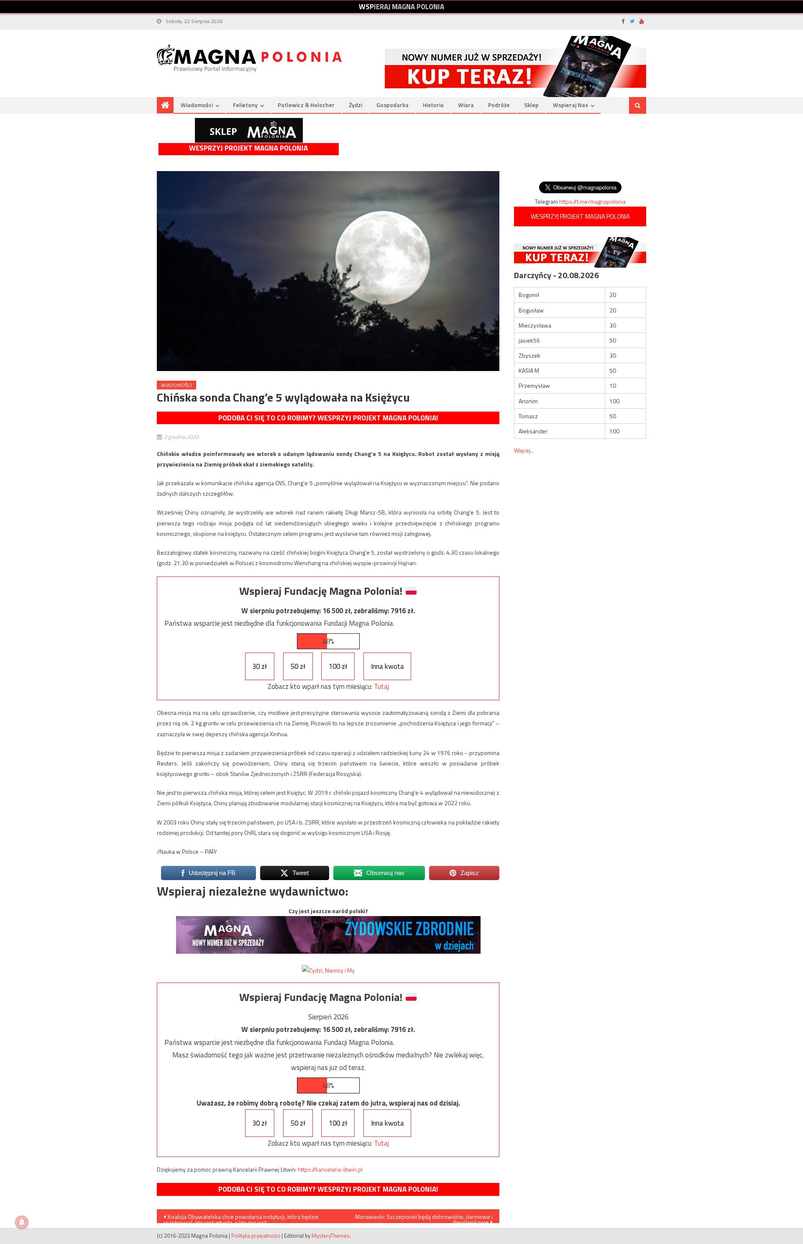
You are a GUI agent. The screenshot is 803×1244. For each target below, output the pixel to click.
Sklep (531, 104)
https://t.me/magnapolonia (592, 201)
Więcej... (524, 450)
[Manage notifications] (21, 1222)
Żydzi (355, 104)
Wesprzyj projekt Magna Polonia (248, 148)
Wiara (466, 104)
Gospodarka (392, 104)
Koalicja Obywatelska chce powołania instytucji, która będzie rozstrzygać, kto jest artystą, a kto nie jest (241, 1217)
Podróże (499, 104)
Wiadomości (197, 104)
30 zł (259, 666)
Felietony (245, 104)
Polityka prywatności (255, 1235)
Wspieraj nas (570, 104)
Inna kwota (387, 666)
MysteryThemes (331, 1235)
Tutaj (381, 686)
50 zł (298, 666)
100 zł (338, 666)
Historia (433, 104)
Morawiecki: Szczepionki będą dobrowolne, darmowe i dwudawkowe (424, 1217)
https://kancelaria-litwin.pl (330, 1169)
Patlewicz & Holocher (306, 104)
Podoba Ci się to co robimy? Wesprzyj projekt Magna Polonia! (328, 417)
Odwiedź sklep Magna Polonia (249, 130)
